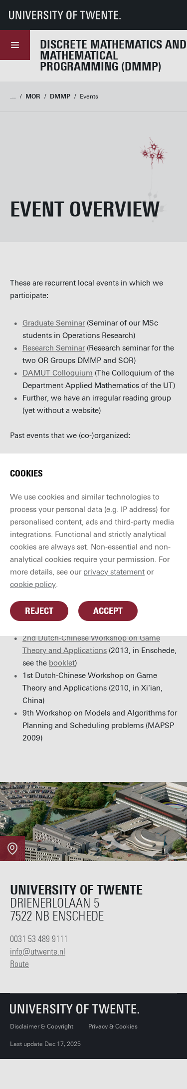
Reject (39, 611)
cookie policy (33, 584)
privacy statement (114, 572)
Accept (108, 611)
